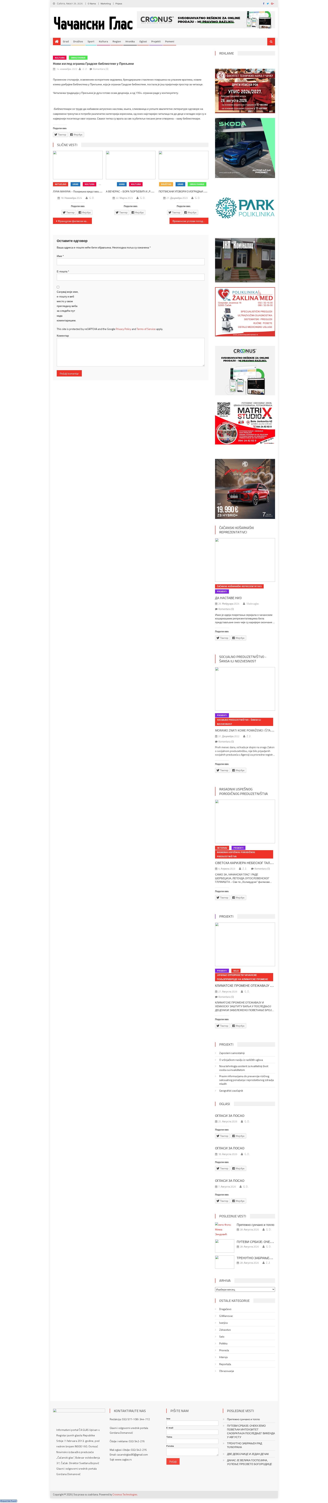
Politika (223, 1343)
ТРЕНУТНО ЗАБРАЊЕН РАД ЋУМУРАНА (267, 1258)
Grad (66, 41)
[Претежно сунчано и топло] (224, 1229)
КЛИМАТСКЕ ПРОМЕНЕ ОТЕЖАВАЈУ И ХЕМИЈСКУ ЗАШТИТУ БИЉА (265, 985)
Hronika (130, 41)
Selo (236, 970)
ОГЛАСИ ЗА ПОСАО (229, 1115)
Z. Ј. (249, 736)
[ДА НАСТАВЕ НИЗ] (245, 560)
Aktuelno (60, 184)
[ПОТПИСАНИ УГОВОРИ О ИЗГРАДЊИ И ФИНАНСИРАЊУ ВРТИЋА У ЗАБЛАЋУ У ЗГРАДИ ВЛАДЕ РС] (183, 165)
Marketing (106, 3)
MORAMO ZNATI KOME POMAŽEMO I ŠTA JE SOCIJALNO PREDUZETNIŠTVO (265, 730)
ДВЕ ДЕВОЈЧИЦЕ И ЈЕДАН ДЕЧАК (248, 1454)
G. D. (84, 69)
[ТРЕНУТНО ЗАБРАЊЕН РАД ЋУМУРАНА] (224, 1262)
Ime (168, 1419)
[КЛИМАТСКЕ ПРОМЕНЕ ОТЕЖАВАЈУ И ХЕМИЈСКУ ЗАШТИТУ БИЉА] (245, 944)
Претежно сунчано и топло (255, 1224)
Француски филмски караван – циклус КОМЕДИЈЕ (75, 221)
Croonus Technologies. (125, 1494)
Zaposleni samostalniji (232, 1053)
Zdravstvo (225, 1330)
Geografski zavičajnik (231, 1091)
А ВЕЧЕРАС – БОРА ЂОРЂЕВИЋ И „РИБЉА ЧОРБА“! (137, 191)
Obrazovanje (78, 57)
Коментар (63, 336)
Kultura (103, 41)
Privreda (224, 1350)
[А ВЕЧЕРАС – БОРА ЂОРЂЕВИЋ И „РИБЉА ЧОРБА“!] (131, 165)
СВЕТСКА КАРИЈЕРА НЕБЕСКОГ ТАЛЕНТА (246, 863)
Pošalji (173, 1461)
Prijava (118, 3)
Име (60, 256)
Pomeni (169, 41)
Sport (91, 41)
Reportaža (225, 1364)
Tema (169, 1437)
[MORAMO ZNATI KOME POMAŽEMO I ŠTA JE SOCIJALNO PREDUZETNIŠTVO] (245, 689)
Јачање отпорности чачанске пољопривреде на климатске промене (242, 977)
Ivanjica (223, 1323)
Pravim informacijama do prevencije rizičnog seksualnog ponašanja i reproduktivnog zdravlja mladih (246, 1080)
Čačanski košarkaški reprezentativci (236, 530)
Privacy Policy (123, 329)
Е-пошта (63, 271)
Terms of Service (146, 329)
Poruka (170, 1446)
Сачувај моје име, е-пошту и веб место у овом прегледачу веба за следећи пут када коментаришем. (67, 306)
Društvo (78, 41)
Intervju (222, 848)
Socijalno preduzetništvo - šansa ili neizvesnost (242, 659)
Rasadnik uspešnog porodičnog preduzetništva (243, 791)
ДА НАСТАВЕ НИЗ (228, 598)
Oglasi (143, 41)
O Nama (92, 3)
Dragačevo (225, 1309)
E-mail (169, 1428)
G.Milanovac (226, 1316)
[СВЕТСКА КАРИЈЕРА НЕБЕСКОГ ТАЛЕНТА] (245, 821)
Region (117, 41)
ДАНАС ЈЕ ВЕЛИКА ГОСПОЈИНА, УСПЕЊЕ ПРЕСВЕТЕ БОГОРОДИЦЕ (249, 1462)
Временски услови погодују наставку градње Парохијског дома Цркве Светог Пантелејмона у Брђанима (190, 221)
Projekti (156, 41)
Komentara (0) (100, 69)
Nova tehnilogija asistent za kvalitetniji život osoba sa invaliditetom (243, 1068)
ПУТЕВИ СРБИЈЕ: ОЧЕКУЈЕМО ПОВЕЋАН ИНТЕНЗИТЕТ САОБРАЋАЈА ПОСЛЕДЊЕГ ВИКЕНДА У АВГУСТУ (251, 1431)
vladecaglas (253, 604)
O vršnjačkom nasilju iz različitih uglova (241, 1060)
